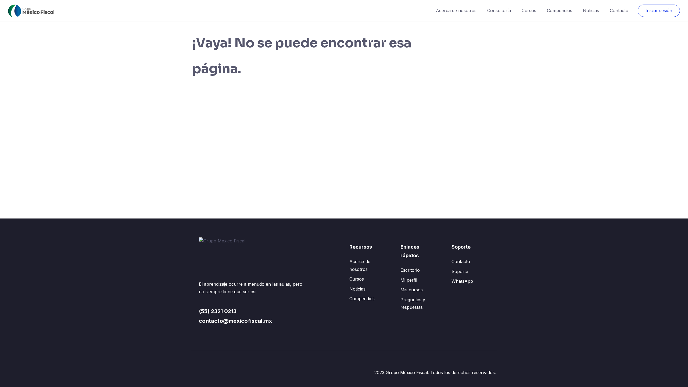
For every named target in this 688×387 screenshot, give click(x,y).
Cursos (529, 10)
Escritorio (410, 270)
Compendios (559, 10)
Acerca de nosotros (456, 10)
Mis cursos (411, 289)
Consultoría (499, 10)
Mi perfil (408, 280)
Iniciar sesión (659, 10)
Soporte (460, 271)
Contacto (619, 10)
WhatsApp (462, 281)
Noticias (591, 10)
